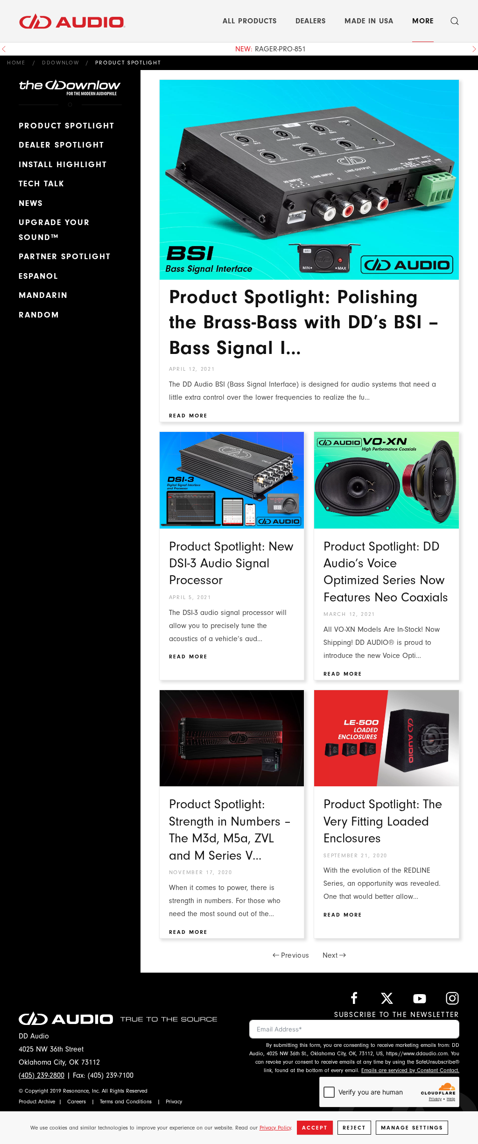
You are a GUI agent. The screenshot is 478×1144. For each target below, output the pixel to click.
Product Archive (37, 1101)
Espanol (38, 276)
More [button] (423, 21)
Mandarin (43, 295)
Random (39, 315)
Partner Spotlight (65, 256)
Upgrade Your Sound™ (54, 230)
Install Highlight (63, 164)
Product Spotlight (66, 126)
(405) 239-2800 (41, 1075)
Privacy (174, 1101)
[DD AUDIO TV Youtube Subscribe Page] (420, 998)
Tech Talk (41, 184)
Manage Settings (412, 1127)
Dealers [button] (310, 21)
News (31, 203)
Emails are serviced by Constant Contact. (410, 1070)
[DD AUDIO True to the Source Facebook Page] (354, 998)
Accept (315, 1127)
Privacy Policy (275, 1127)
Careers (76, 1101)
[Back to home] (72, 21)
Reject (354, 1127)
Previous (295, 955)
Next (330, 955)
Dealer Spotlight (61, 145)
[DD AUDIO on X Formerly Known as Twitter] (387, 998)
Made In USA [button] (369, 21)
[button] (454, 21)
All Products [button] (250, 21)
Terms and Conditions (126, 1101)
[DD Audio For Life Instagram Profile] (452, 998)
